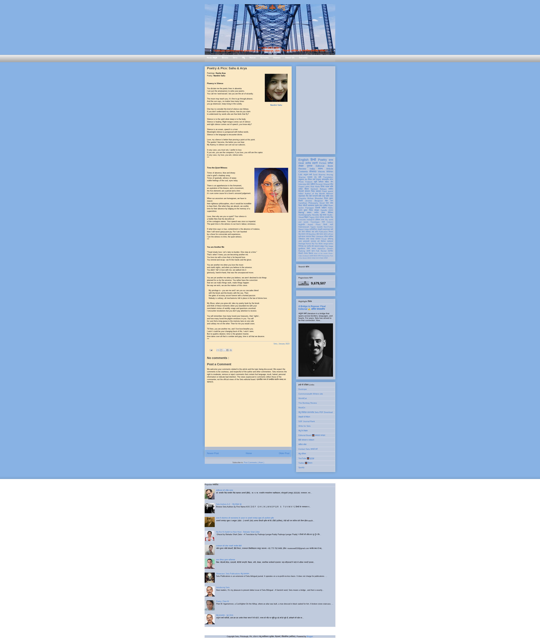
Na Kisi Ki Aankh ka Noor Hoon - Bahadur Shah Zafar (238, 532)
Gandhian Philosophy (308, 203)
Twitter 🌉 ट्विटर (305, 463)
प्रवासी (317, 208)
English (303, 159)
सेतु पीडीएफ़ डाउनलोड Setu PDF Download (315, 412)
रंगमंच (306, 253)
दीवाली (300, 253)
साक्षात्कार (301, 196)
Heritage (301, 244)
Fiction (322, 163)
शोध (331, 184)
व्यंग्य (331, 179)
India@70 (310, 220)
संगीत (319, 256)
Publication (323, 232)
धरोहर (300, 189)
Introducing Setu (223, 587)
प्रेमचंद (322, 217)
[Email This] (217, 350)
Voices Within (325, 171)
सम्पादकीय (325, 179)
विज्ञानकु (301, 212)
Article (329, 168)
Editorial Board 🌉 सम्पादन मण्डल (311, 435)
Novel (322, 203)
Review (302, 168)
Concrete (302, 220)
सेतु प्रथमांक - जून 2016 (224, 615)
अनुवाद (318, 179)
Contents (303, 171)
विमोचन (323, 241)
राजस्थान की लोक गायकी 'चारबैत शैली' (229, 546)
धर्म (318, 241)
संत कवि (315, 232)
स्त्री (331, 225)
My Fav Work (317, 244)
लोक (307, 239)
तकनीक (330, 251)
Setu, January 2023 (281, 344)
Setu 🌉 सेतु (270, 7)
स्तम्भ (320, 168)
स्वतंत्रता (330, 241)
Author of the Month (315, 193)
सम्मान (309, 212)
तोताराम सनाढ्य (311, 258)
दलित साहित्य (328, 237)
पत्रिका (315, 256)
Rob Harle (315, 186)
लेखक (301, 166)
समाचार (318, 191)
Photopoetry (325, 256)
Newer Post (213, 453)
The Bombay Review (307, 403)
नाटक (321, 234)
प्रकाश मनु (311, 177)
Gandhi (320, 227)
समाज (314, 249)
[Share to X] (224, 350)
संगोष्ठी (326, 258)
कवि (319, 177)
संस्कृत (316, 210)
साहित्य (324, 208)
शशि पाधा (321, 196)
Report (301, 229)
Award (310, 225)
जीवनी (305, 205)
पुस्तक (309, 166)
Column (330, 222)
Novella (315, 215)
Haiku (330, 208)
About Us (289, 57)
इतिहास (317, 220)
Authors (264, 57)
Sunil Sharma (319, 174)
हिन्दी (313, 159)
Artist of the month (321, 253)
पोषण (323, 212)
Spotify (301, 467)
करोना (316, 212)
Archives (303, 57)
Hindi (301, 163)
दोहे (317, 234)
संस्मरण (307, 191)
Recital (323, 251)
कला (322, 220)
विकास (311, 253)
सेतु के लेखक (303, 430)
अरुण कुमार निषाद (305, 210)
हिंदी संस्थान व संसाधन (306, 440)
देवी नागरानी (313, 196)
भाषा (331, 203)
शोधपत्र (312, 171)
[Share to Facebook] (227, 350)
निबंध (313, 191)
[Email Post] (211, 350)
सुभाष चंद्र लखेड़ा (321, 205)
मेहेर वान (329, 201)
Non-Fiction (328, 227)
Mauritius (312, 234)
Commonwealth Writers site (310, 394)
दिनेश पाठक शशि (327, 186)
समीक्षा (330, 163)
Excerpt (319, 184)
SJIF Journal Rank (306, 421)
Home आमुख (212, 57)
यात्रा (324, 215)
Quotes (330, 249)
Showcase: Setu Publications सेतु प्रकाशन (232, 574)
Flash (324, 191)
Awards (276, 57)
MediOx (301, 407)
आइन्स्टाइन (326, 229)
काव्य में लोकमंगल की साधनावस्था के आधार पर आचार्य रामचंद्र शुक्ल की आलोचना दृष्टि (245, 518)
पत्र (327, 203)
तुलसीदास (301, 249)
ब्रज (313, 251)
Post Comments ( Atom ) (254, 462)
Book (330, 166)
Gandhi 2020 (327, 210)
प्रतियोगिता (313, 229)
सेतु (243, 57)
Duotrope (302, 389)
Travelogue (315, 222)
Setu (235, 57)
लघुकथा (301, 179)
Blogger (310, 636)
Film (326, 246)
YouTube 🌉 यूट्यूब (306, 458)
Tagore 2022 (314, 217)
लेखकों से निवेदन (304, 417)
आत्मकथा (311, 205)
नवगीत (309, 246)
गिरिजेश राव (302, 246)
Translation (328, 177)
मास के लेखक (319, 258)
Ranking (301, 251)
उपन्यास (313, 241)
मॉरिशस (308, 232)
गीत (307, 196)
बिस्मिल (330, 212)
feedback (306, 256)
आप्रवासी (306, 241)
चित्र (300, 205)
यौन (313, 246)
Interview (302, 184)
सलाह (312, 239)
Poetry (322, 159)
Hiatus (252, 57)
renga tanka (328, 244)
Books (225, 57)
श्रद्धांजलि (301, 225)
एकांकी (311, 256)
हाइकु (322, 246)
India (312, 168)
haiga (331, 246)
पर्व (307, 234)
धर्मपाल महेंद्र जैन (326, 182)
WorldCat (302, 398)
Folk (317, 251)
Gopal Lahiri (304, 186)
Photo (318, 225)
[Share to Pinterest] (230, 350)
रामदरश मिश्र (310, 237)
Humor (308, 244)
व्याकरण (317, 246)
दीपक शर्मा (311, 179)
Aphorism (321, 249)
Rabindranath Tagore (307, 227)
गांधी (323, 222)
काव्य (331, 160)
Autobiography (304, 215)
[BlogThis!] (221, 350)
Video (306, 229)
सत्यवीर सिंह (329, 217)
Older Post (284, 453)
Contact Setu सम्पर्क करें (308, 449)
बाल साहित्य (311, 184)
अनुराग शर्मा (307, 174)
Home (249, 453)
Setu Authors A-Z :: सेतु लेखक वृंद (229, 504)
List (300, 174)
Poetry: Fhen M (222, 601)
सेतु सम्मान (301, 234)
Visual (323, 239)
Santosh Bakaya (319, 189)
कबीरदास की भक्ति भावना (224, 490)
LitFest (330, 234)
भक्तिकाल (301, 239)
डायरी (308, 251)
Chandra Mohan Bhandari (310, 198)
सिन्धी (325, 225)
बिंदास (307, 189)
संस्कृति (320, 229)
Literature (319, 237)
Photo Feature (305, 182)
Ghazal (326, 184)
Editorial (320, 166)
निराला (331, 232)
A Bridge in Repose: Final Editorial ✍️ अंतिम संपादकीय (312, 307)
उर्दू (321, 215)
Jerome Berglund (313, 201)
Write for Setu (304, 426)
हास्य (325, 234)
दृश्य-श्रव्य (301, 237)
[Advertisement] (315, 109)
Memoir (329, 193)
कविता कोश (302, 444)
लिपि (308, 249)
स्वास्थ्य (317, 239)
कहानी (315, 163)
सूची (315, 182)
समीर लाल (329, 196)
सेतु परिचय (302, 454)
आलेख (308, 163)
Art (306, 179)
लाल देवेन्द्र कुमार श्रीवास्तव (225, 560)
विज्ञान (306, 217)
